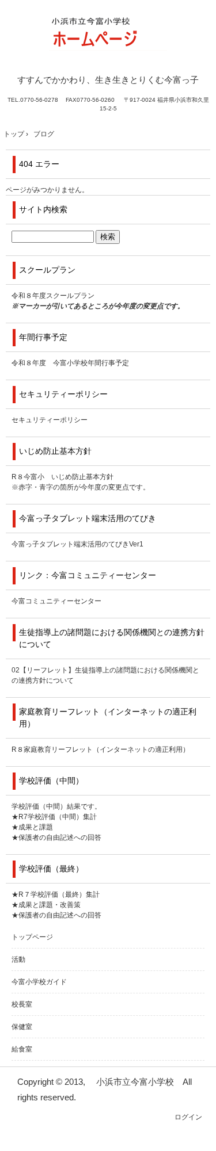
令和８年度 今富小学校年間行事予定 (70, 363)
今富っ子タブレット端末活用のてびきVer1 (77, 544)
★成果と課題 (32, 827)
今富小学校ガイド (39, 982)
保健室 (22, 1027)
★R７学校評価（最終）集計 (56, 894)
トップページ (32, 937)
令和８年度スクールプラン (53, 296)
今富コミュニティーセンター (56, 601)
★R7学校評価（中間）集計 (54, 817)
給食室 (22, 1049)
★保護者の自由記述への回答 (56, 837)
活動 (18, 959)
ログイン (188, 1117)
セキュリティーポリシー (50, 420)
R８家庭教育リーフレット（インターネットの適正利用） (101, 749)
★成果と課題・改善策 (46, 905)
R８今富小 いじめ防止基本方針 (62, 477)
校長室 (22, 1004)
